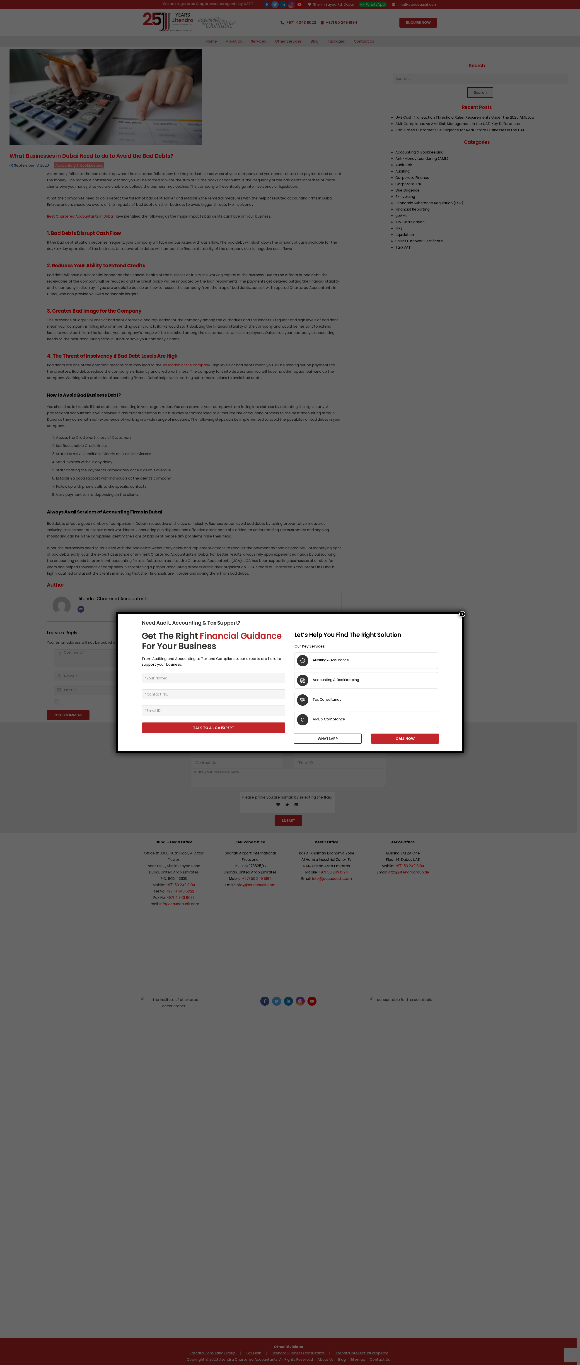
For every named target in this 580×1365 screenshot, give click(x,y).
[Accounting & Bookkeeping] (305, 680)
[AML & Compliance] (305, 719)
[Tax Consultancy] (305, 700)
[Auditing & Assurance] (305, 660)
